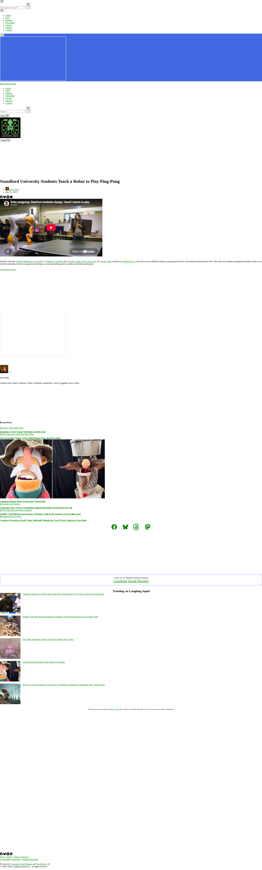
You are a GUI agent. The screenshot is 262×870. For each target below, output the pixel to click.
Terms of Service (21, 857)
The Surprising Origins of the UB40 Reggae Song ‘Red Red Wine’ (30, 438)
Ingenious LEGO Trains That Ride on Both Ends (23, 432)
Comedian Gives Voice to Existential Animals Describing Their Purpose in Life (36, 508)
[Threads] (8, 197)
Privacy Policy (6, 857)
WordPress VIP (43, 864)
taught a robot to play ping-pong (82, 261)
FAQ (7, 91)
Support (8, 101)
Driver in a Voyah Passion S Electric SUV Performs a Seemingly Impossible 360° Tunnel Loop (64, 685)
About (8, 88)
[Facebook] (1, 197)
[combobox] (12, 111)
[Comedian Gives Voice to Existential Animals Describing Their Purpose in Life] (10, 504)
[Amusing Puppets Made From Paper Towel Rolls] (52, 497)
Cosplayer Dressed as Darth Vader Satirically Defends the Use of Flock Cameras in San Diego (43, 520)
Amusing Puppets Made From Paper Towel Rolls (22, 501)
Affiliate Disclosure (29, 859)
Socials (8, 98)
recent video (106, 261)
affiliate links (114, 709)
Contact (8, 103)
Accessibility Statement (10, 859)
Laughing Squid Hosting (131, 581)
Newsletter (10, 96)
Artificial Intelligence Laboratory (30, 261)
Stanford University (54, 261)
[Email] (11, 197)
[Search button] (28, 110)
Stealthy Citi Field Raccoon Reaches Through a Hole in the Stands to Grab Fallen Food (40, 514)
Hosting (8, 93)
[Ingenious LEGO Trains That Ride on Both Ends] (11, 428)
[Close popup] (2, 35)
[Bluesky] (5, 197)
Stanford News (128, 261)
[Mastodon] (11, 854)
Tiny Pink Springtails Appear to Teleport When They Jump (48, 639)
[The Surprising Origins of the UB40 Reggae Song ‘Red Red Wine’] (17, 434)
